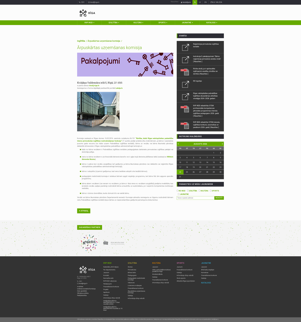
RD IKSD (181, 191)
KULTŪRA (204, 191)
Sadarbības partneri (89, 227)
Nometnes (204, 272)
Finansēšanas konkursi (111, 287)
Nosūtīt (219, 198)
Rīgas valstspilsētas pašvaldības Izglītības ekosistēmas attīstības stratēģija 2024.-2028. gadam (205, 95)
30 (220, 172)
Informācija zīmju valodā (111, 298)
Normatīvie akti (108, 278)
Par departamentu (109, 270)
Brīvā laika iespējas (207, 270)
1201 (82, 2)
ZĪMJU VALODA (216, 2)
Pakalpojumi (107, 284)
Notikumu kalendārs (190, 136)
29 (214, 172)
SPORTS (215, 191)
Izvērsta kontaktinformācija (86, 289)
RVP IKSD (89, 22)
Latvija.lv (119, 88)
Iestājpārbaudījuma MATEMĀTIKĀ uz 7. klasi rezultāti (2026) (111, 302)
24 (180, 172)
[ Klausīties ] (197, 61)
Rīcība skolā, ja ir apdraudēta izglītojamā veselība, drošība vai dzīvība (205, 71)
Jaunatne (186, 22)
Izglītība (113, 22)
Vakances (131, 283)
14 (207, 162)
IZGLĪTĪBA (193, 191)
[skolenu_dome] (114, 242)
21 (207, 167)
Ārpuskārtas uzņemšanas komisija (136, 292)
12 (194, 162)
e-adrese (80, 286)
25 (187, 172)
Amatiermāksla (157, 274)
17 (180, 167)
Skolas (130, 267)
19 (194, 167)
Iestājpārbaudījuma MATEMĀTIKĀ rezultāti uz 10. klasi (113, 308)
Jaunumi (106, 272)
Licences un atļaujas (135, 285)
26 (194, 172)
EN (205, 2)
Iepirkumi (106, 292)
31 (180, 177)
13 (200, 162)
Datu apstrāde (82, 291)
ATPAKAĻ (84, 211)
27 (200, 172)
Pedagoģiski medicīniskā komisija (136, 279)
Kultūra (138, 22)
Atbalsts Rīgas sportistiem (186, 281)
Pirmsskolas (132, 270)
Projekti (105, 289)
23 (220, 167)
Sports (162, 22)
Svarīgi (183, 36)
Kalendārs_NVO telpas (111, 267)
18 (187, 167)
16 (220, 162)
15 (214, 162)
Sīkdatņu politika (83, 293)
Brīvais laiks (132, 272)
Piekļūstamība (82, 295)
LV (200, 2)
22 (214, 167)
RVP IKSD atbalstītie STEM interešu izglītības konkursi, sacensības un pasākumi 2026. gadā (206, 124)
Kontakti (106, 275)
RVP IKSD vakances (110, 281)
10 (180, 162)
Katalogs (211, 22)
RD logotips (197, 81)
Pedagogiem (132, 275)
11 (187, 162)
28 (207, 172)
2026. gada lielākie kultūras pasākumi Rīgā (161, 270)
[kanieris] (89, 242)
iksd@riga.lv (94, 2)
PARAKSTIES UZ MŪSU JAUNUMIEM (196, 184)
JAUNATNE (184, 194)
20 (200, 167)
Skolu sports (181, 278)
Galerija (105, 295)
